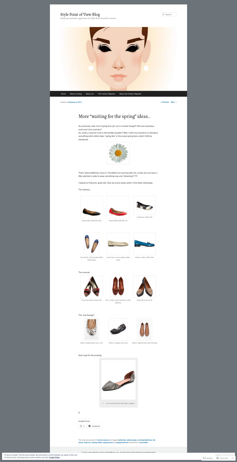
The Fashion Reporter (106, 93)
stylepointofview (122, 442)
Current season (103, 440)
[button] (91, 210)
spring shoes (108, 442)
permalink (144, 442)
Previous (164, 102)
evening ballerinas (145, 440)
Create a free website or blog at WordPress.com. (100, 452)
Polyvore (87, 442)
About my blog (76, 93)
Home (63, 93)
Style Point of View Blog (80, 14)
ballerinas (122, 440)
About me (90, 93)
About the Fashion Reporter (130, 93)
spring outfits (97, 442)
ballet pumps (132, 440)
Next (174, 102)
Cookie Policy (54, 457)
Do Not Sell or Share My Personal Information (138, 452)
